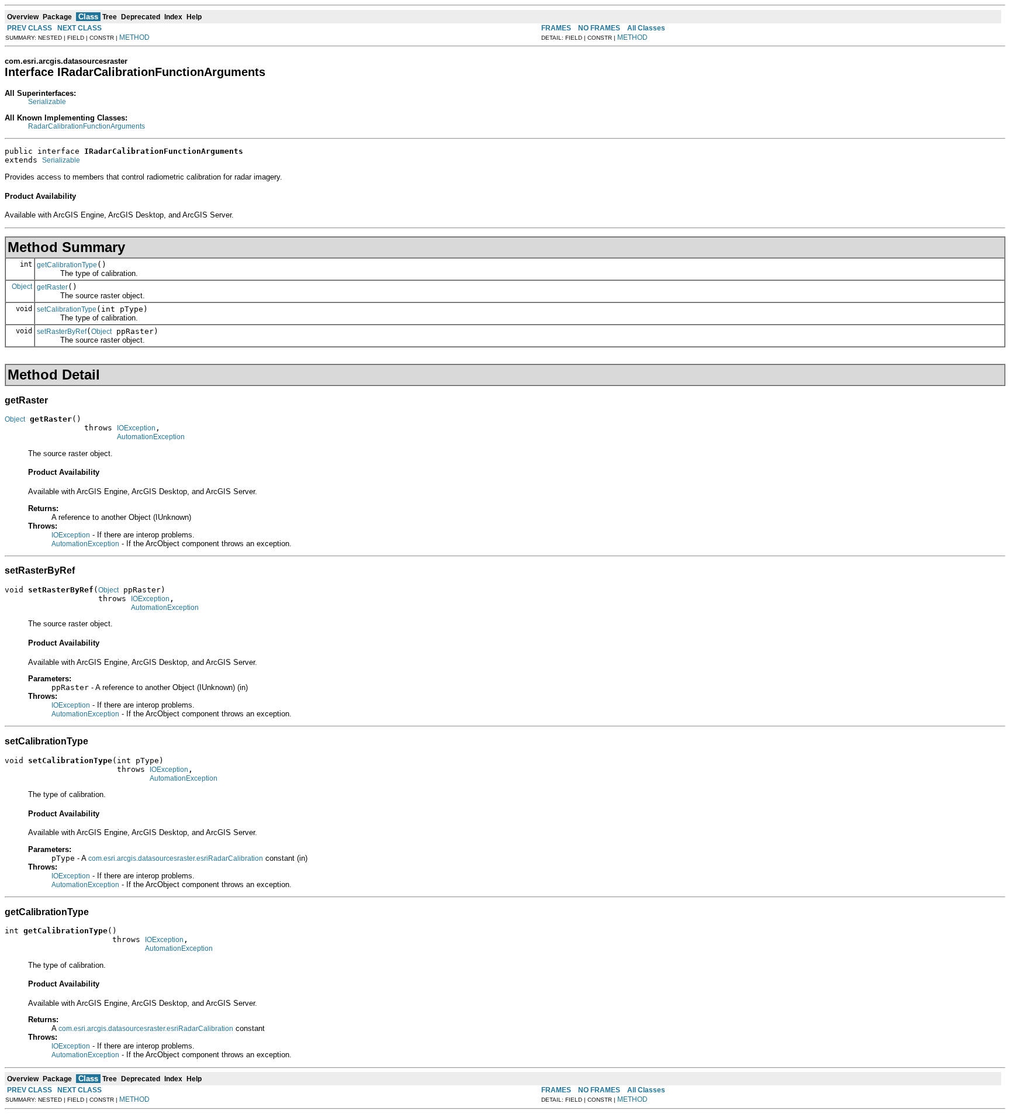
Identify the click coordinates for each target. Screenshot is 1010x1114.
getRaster (52, 287)
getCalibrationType (67, 265)
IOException (136, 428)
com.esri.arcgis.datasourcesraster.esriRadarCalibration (175, 858)
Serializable (47, 102)
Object (22, 286)
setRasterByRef (62, 331)
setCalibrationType (66, 309)
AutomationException (151, 437)
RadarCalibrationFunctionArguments (86, 126)
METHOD (134, 37)
